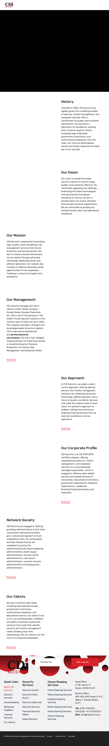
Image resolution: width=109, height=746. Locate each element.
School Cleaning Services (56, 717)
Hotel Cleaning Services (59, 711)
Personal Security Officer (31, 713)
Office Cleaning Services (60, 694)
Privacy (50, 736)
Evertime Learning (37, 736)
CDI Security (15, 736)
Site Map (71, 736)
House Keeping (11, 702)
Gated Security (29, 719)
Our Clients (9, 722)
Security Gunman (31, 707)
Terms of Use (60, 736)
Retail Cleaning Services (60, 707)
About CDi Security (9, 688)
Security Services (8, 696)
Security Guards (30, 690)
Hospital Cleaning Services (56, 701)
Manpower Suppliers (9, 708)
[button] (11, 360)
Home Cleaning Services (60, 690)
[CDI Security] (9, 5)
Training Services (8, 716)
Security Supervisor (32, 702)
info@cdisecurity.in (90, 714)
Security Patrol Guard (29, 696)
